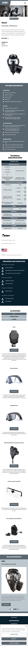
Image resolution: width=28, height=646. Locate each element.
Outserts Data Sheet (9, 267)
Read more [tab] (4, 38)
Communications (14, 316)
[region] (14, 635)
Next (18, 609)
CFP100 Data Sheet (9, 283)
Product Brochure (8, 291)
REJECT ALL (14, 638)
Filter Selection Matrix (9, 298)
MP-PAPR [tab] (15, 609)
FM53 (3, 561)
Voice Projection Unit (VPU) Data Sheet (13, 273)
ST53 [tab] (14, 609)
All (14, 313)
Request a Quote (14, 18)
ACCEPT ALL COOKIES (14, 643)
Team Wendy (14, 623)
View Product (5, 604)
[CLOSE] (26, 626)
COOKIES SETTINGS (14, 634)
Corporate (14, 617)
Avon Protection (14, 620)
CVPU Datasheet (8, 301)
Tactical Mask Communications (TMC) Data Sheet (14, 270)
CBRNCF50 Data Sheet (9, 280)
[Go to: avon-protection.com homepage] (5, 3)
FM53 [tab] (12, 609)
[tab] (25, 3)
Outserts (14, 319)
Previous (10, 609)
